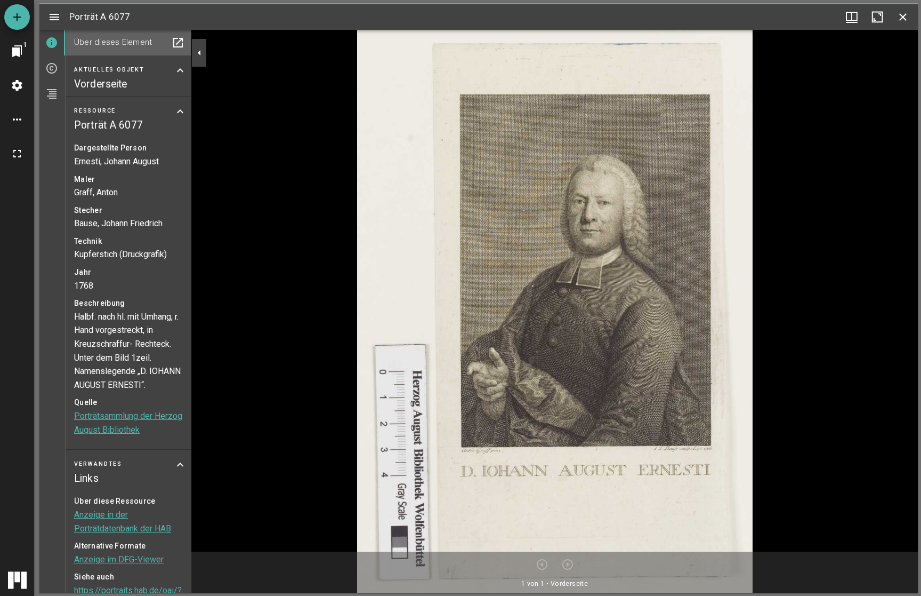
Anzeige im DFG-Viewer (119, 559)
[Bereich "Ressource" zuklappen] (180, 111)
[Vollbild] (17, 153)
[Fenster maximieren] (877, 17)
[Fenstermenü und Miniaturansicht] (852, 17)
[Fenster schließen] (903, 17)
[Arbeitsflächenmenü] (17, 85)
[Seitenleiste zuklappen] (199, 52)
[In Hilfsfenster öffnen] (178, 42)
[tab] (52, 42)
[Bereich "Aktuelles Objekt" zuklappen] (180, 70)
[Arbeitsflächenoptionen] (17, 119)
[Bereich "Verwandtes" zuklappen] (180, 464)
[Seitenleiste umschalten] (54, 17)
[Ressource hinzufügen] (17, 17)
